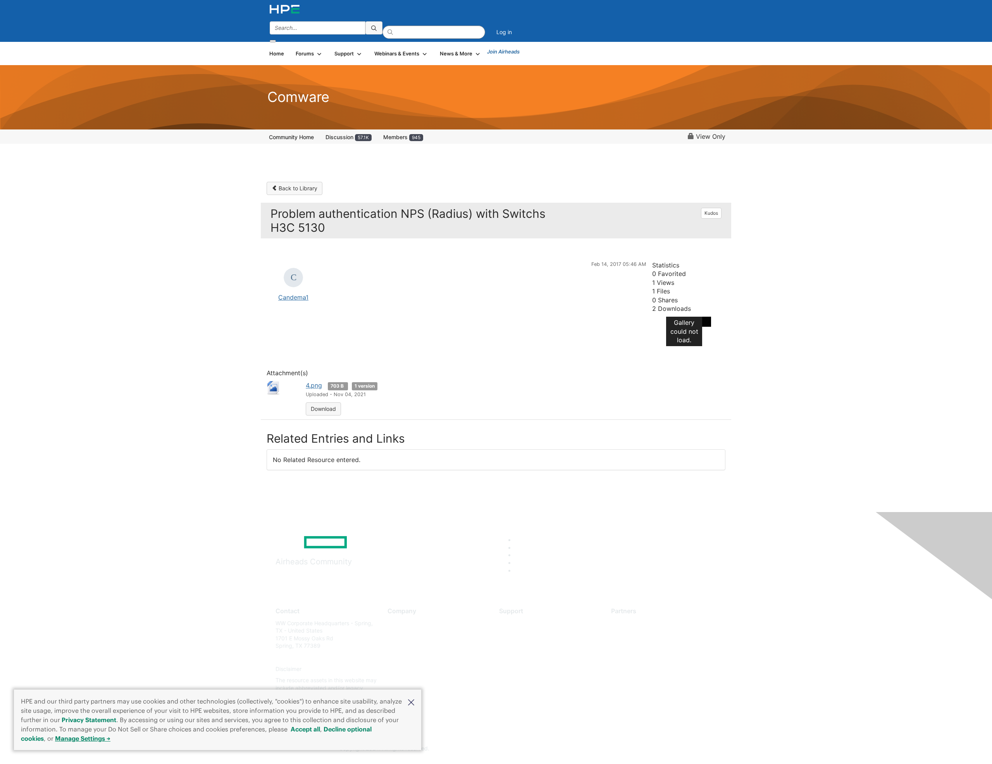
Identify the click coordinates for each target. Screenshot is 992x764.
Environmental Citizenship (420, 657)
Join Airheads (503, 51)
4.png (314, 385)
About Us (399, 623)
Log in (504, 32)
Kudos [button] (711, 213)
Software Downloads (525, 657)
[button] (411, 701)
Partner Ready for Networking (649, 646)
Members (401, 137)
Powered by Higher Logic (608, 749)
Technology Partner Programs (649, 657)
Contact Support (520, 634)
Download (323, 408)
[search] (373, 27)
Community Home (291, 137)
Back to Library (297, 188)
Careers (397, 634)
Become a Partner (633, 634)
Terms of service (408, 680)
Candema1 (293, 297)
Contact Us (402, 646)
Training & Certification (527, 646)
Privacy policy (405, 669)
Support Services (521, 623)
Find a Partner (629, 623)
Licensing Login (519, 669)
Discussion (347, 137)
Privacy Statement (89, 720)
